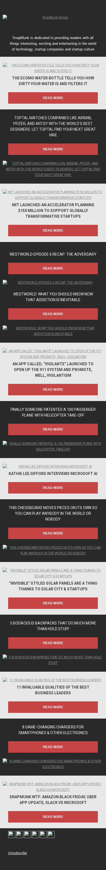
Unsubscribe (17, 853)
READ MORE (53, 98)
